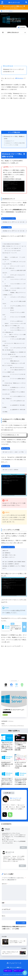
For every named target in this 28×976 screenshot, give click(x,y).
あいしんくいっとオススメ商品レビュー (13, 6)
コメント (4, 883)
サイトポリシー (19, 970)
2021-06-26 (7, 830)
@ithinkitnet (20, 78)
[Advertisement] (14, 49)
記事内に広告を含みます (13, 32)
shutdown (14, 725)
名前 (3, 902)
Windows (10, 721)
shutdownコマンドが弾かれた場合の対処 (15, 143)
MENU (25, 973)
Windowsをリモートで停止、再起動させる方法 (14, 137)
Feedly (10, 817)
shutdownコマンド (9, 141)
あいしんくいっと (14, 2)
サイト (3, 916)
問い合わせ (8, 970)
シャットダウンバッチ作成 (11, 145)
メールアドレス (6, 909)
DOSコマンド (5, 725)
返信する (23, 847)
